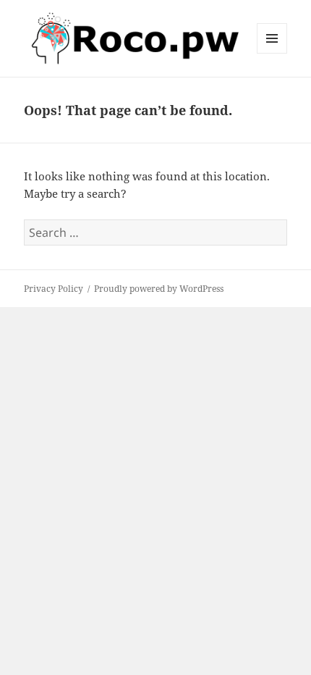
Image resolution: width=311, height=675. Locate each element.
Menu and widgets (272, 53)
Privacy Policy (53, 288)
